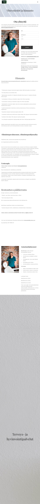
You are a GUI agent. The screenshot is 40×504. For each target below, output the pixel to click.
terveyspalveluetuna (22, 165)
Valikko (38, 2)
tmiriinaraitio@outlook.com (33, 56)
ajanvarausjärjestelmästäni (7, 27)
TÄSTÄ (26, 212)
